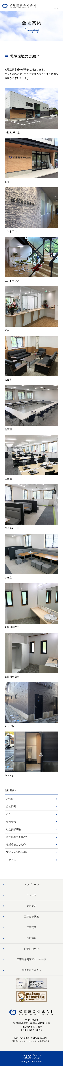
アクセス (11, 860)
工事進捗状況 (31, 916)
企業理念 (11, 821)
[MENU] (57, 5)
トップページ (31, 884)
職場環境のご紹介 (16, 844)
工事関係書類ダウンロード (31, 959)
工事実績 (31, 927)
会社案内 (31, 906)
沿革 (8, 814)
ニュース (31, 895)
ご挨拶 (9, 799)
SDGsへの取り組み (16, 852)
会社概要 (11, 806)
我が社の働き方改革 (17, 837)
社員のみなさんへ (31, 970)
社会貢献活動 (13, 829)
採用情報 (31, 938)
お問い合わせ (31, 949)
